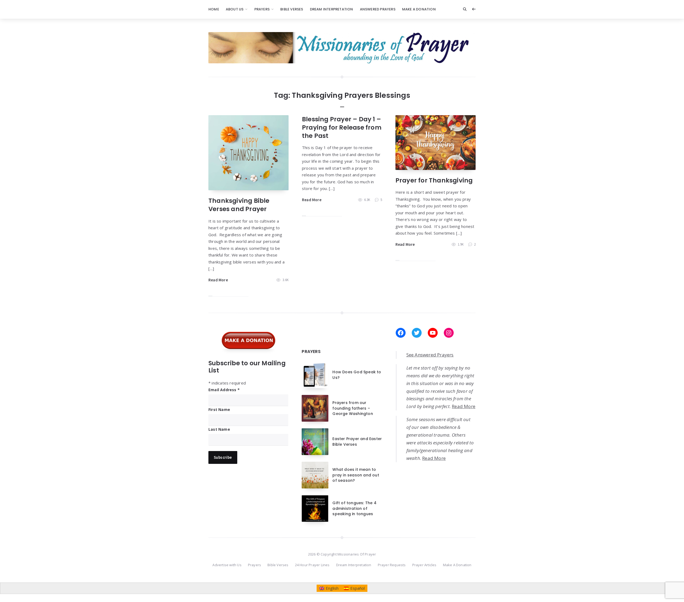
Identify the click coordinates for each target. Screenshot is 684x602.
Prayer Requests (392, 564)
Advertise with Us (226, 564)
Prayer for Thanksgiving (434, 180)
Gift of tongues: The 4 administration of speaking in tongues (354, 508)
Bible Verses (291, 9)
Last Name (219, 429)
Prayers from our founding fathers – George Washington (352, 408)
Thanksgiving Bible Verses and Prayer (239, 204)
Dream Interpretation (331, 9)
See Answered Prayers (430, 355)
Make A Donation (419, 9)
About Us (235, 9)
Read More (218, 279)
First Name (219, 409)
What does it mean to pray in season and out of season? (355, 475)
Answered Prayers (377, 9)
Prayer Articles (424, 564)
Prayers (262, 9)
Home (213, 9)
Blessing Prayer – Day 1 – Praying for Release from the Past (342, 127)
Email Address (224, 389)
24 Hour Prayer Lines (312, 564)
